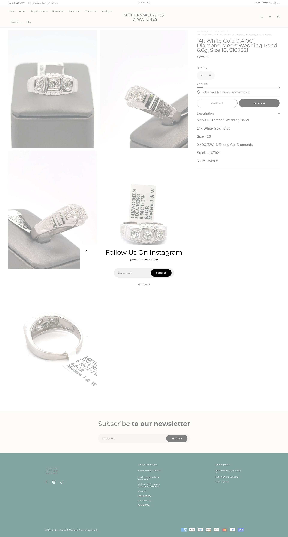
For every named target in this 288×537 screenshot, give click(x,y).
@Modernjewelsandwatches (144, 260)
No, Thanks (144, 284)
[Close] (86, 250)
